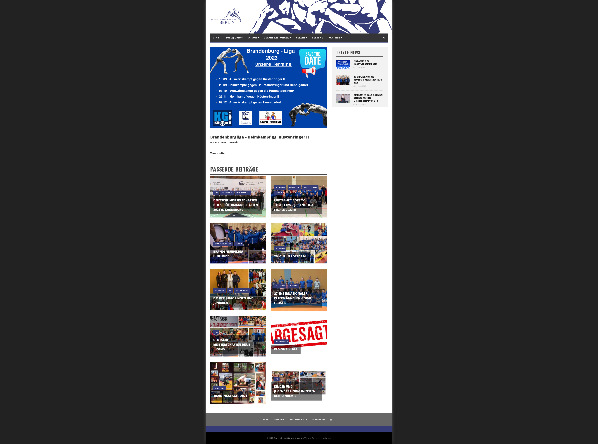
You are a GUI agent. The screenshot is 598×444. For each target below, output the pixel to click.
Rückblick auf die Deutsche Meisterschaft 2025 (368, 79)
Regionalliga (282, 342)
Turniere (293, 286)
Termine (317, 37)
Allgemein (280, 187)
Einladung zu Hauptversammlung (365, 62)
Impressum (318, 419)
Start (217, 37)
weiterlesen (238, 211)
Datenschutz (298, 419)
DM (216, 193)
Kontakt (280, 419)
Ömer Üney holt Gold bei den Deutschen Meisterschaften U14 (368, 98)
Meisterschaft (243, 193)
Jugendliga (227, 193)
